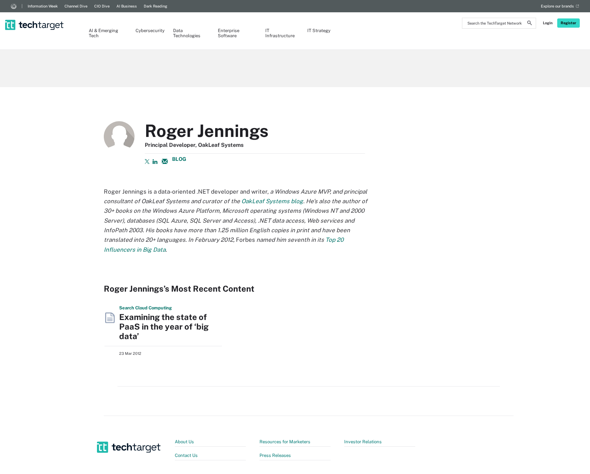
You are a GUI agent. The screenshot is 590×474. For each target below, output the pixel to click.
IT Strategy (319, 30)
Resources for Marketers (284, 441)
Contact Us (186, 455)
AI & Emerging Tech (103, 33)
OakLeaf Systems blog (272, 201)
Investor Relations (363, 441)
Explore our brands (557, 6)
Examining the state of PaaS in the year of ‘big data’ (164, 326)
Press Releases (275, 455)
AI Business (126, 6)
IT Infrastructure (279, 33)
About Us (184, 441)
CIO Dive (102, 6)
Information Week (43, 6)
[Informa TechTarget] (13, 6)
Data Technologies (186, 33)
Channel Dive (76, 6)
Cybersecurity (147, 30)
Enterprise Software (228, 33)
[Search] (529, 24)
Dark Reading (155, 6)
